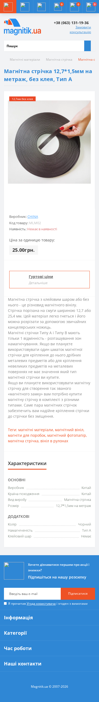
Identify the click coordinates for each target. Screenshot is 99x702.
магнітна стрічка (23, 440)
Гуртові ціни (41, 276)
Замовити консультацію (80, 29)
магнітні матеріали (35, 429)
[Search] (87, 46)
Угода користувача (41, 603)
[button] (41, 6)
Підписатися (78, 593)
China (32, 216)
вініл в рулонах (54, 440)
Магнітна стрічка (59, 59)
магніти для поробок (26, 435)
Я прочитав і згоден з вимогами (48, 603)
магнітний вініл (69, 429)
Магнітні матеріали (25, 59)
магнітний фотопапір (66, 435)
